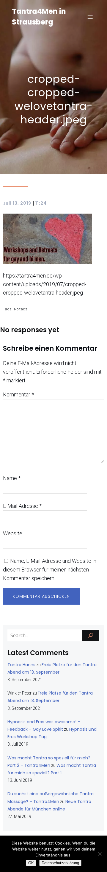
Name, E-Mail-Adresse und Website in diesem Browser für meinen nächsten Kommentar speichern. (49, 569)
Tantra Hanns (21, 665)
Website (12, 533)
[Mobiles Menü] (90, 17)
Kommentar (18, 394)
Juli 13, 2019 (17, 203)
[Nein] (100, 854)
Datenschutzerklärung (60, 863)
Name (12, 478)
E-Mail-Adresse (22, 506)
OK (31, 863)
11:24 (41, 203)
